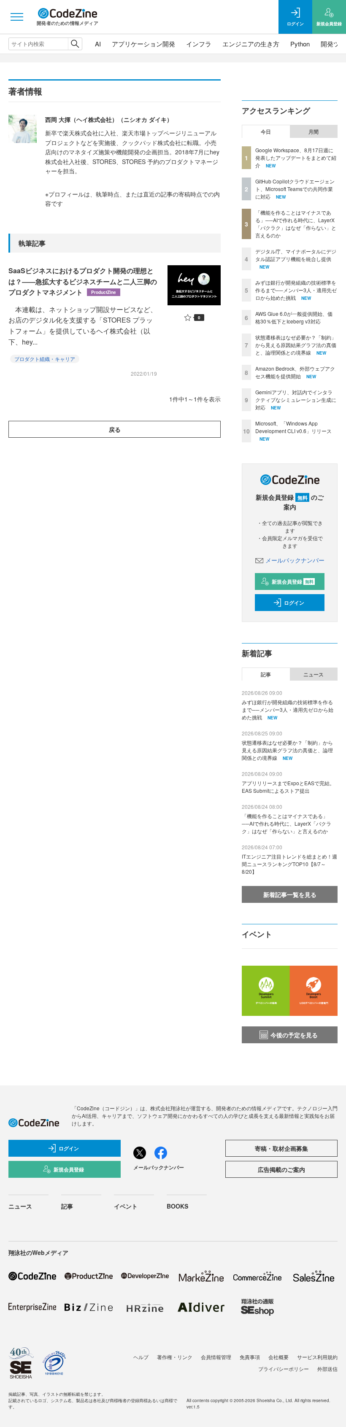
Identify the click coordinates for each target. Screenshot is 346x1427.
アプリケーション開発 (143, 43)
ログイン (294, 602)
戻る (115, 429)
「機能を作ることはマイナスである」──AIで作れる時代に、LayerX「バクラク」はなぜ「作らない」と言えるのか (295, 224)
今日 (266, 131)
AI (98, 43)
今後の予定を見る (294, 1035)
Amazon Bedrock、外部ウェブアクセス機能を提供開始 (295, 372)
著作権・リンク (174, 1356)
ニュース (313, 674)
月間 (313, 131)
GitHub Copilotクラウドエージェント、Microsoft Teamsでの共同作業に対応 (295, 189)
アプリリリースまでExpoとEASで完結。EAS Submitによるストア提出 (288, 786)
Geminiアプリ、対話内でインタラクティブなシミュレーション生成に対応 (295, 399)
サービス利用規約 (317, 1356)
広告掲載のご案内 (281, 1169)
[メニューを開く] (17, 17)
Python (300, 43)
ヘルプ (141, 1356)
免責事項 (250, 1356)
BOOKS (177, 1206)
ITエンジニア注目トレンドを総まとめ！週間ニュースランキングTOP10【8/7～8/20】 (289, 864)
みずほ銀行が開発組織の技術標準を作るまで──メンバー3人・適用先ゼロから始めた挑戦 (296, 290)
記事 (266, 674)
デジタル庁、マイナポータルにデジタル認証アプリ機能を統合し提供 (295, 255)
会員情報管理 (216, 1356)
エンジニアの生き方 (250, 43)
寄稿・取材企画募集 (281, 1148)
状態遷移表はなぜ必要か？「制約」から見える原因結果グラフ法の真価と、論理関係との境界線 (295, 345)
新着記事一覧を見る (289, 894)
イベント (126, 1206)
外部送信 (327, 1368)
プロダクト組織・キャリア (44, 358)
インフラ (198, 43)
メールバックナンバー (294, 560)
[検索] (75, 44)
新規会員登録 (293, 581)
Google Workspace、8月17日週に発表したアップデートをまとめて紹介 (295, 157)
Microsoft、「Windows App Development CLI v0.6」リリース (293, 427)
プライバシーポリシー (283, 1368)
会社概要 (278, 1356)
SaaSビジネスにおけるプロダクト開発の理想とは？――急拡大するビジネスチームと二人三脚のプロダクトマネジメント (82, 281)
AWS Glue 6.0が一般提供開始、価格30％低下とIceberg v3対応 (293, 317)
